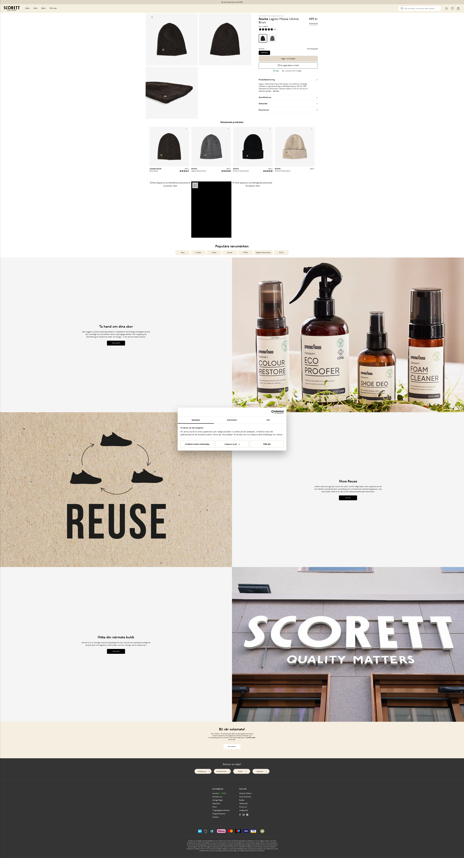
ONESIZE (264, 53)
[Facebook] (240, 814)
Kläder (264, 16)
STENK (245, 252)
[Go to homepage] (12, 8)
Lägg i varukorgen (288, 59)
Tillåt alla (267, 444)
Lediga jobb (243, 810)
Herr (35, 8)
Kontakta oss (202, 771)
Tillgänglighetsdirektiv (221, 810)
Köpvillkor (260, 771)
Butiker (240, 771)
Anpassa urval (231, 444)
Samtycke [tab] (196, 420)
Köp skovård (116, 343)
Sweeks (229, 252)
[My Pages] (447, 8)
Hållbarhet (243, 804)
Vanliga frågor (217, 800)
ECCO (281, 252)
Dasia (183, 252)
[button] (170, 209)
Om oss (53, 8)
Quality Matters (245, 793)
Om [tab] (268, 420)
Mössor (269, 16)
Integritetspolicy (218, 814)
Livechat (219, 793)
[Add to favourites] (152, 17)
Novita (214, 252)
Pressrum (243, 807)
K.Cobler (198, 252)
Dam (27, 8)
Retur (214, 807)
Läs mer (348, 498)
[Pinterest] (247, 814)
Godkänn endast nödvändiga (197, 444)
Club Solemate (221, 771)
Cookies (215, 817)
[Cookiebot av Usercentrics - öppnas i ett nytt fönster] (273, 412)
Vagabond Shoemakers (263, 252)
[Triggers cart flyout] (458, 8)
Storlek (261, 49)
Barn (44, 8)
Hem (260, 16)
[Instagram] (243, 814)
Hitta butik (116, 651)
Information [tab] (232, 420)
